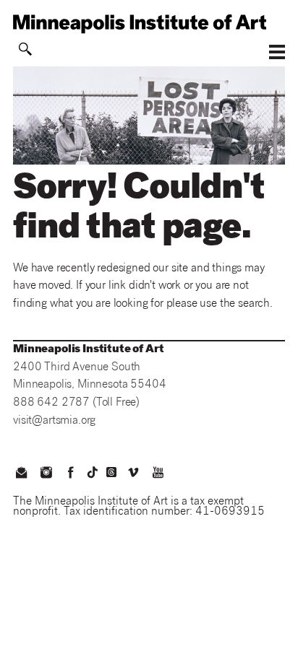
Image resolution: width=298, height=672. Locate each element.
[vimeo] (133, 474)
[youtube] (158, 474)
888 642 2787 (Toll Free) (76, 403)
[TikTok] (93, 472)
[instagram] (46, 474)
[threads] (111, 472)
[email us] (21, 474)
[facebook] (71, 474)
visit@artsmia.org (54, 421)
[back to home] (149, 24)
